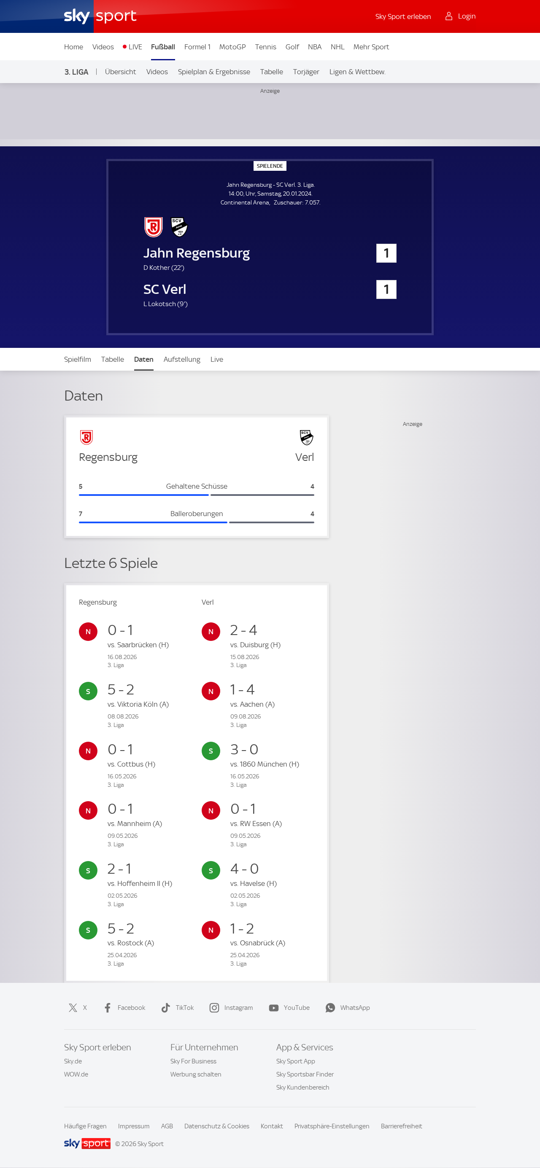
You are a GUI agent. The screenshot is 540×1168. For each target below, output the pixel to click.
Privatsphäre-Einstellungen (332, 1126)
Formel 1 (197, 47)
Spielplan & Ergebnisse (214, 71)
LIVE (135, 47)
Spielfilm (77, 359)
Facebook (131, 1008)
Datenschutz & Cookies (216, 1126)
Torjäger (306, 71)
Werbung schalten (195, 1074)
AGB (167, 1126)
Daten (144, 359)
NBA (314, 47)
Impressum (134, 1126)
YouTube (297, 1008)
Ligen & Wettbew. (357, 71)
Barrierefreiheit (401, 1126)
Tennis (265, 47)
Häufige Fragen (85, 1126)
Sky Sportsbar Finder (305, 1074)
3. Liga (76, 71)
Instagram (238, 1008)
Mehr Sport (371, 47)
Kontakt (272, 1126)
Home (73, 47)
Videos (103, 47)
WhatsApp (355, 1008)
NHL (338, 47)
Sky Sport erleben (403, 16)
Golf (292, 47)
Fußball (163, 47)
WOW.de (76, 1074)
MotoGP (232, 47)
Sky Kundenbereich (302, 1087)
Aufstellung (182, 359)
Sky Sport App (295, 1061)
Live (217, 359)
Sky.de (73, 1061)
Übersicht (120, 71)
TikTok (185, 1008)
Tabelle (271, 71)
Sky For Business (193, 1061)
